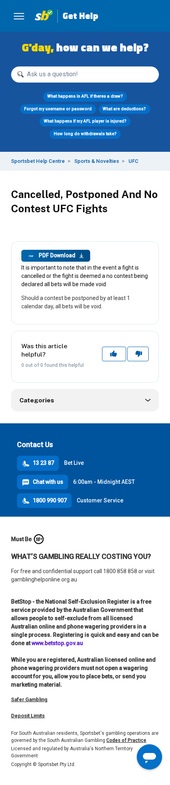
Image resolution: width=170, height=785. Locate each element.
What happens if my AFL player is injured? (85, 121)
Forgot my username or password (58, 108)
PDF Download (52, 255)
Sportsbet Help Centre (38, 161)
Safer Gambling (29, 699)
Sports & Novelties (96, 161)
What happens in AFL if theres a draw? (85, 96)
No (138, 354)
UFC (133, 161)
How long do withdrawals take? (85, 133)
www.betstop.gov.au (57, 643)
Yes (114, 354)
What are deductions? (124, 108)
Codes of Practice (126, 740)
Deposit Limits (28, 716)
